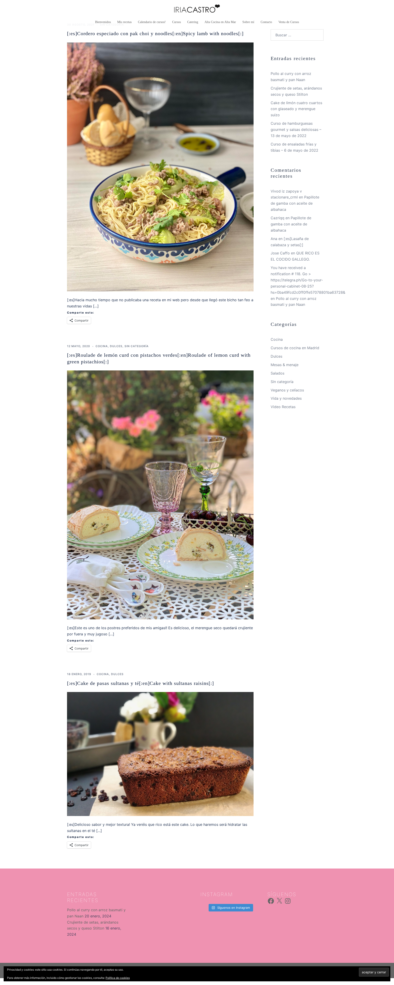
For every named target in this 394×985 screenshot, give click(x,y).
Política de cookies (118, 978)
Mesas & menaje (284, 364)
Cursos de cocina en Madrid (295, 348)
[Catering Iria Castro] (197, 10)
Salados (277, 373)
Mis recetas (124, 22)
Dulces (116, 346)
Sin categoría (136, 346)
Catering (192, 22)
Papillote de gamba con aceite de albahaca (295, 203)
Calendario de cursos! (152, 22)
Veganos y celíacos (287, 390)
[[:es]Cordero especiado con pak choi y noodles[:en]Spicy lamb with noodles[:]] (160, 166)
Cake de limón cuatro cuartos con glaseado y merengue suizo (296, 108)
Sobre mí (248, 22)
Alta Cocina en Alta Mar (220, 22)
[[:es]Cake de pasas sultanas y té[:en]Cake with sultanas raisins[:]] (160, 753)
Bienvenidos (103, 22)
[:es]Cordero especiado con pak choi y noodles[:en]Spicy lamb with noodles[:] (155, 33)
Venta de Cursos (288, 22)
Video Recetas (283, 406)
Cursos (176, 22)
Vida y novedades (286, 398)
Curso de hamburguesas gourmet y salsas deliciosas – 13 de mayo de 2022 (296, 129)
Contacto (266, 22)
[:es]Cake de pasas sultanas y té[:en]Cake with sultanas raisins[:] (140, 683)
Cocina (102, 346)
